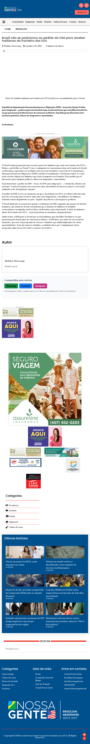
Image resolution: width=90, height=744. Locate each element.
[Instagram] (86, 5)
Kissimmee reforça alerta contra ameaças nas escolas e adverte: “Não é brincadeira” (65, 621)
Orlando (48, 22)
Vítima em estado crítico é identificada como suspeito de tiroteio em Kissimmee (61, 564)
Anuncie (82, 22)
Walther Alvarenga (15, 260)
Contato (73, 22)
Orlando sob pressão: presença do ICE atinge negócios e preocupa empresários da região (25, 621)
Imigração (30, 22)
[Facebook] (84, 735)
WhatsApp (11, 286)
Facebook (25, 286)
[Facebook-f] (81, 5)
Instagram (40, 286)
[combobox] (45, 648)
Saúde (39, 22)
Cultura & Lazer (60, 22)
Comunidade (18, 22)
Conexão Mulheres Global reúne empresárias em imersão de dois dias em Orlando (65, 592)
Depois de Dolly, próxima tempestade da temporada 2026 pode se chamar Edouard (25, 592)
